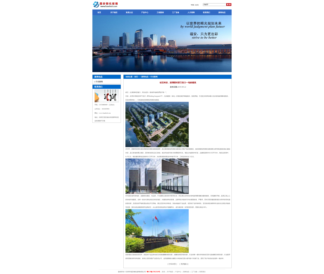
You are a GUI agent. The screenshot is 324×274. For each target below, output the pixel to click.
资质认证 (129, 12)
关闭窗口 (184, 264)
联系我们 (206, 12)
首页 (99, 12)
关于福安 (113, 12)
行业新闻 (99, 82)
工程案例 (160, 12)
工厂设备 (175, 12)
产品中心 (144, 12)
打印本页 (172, 264)
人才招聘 (191, 12)
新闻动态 (222, 12)
